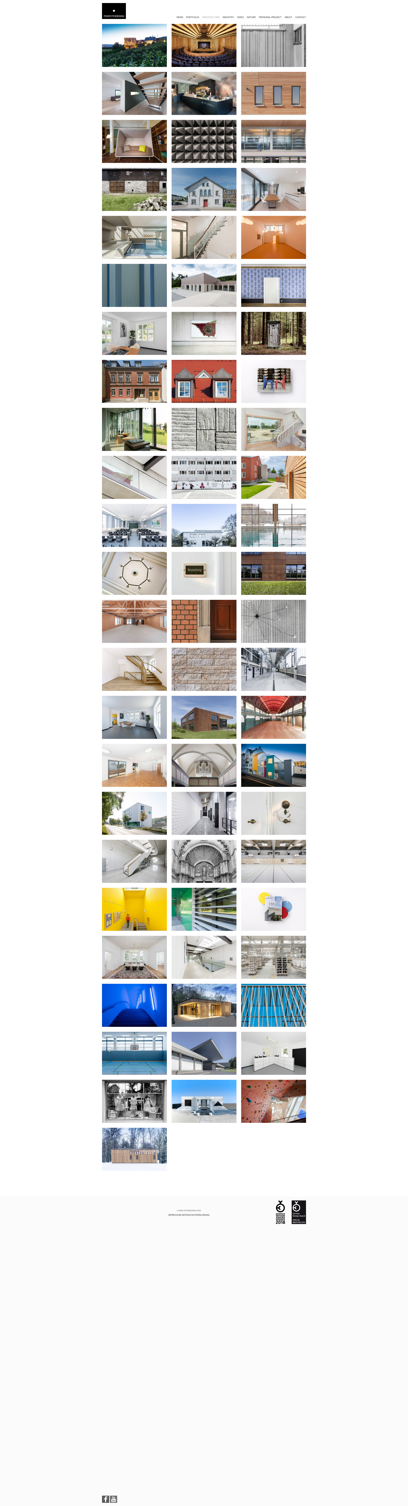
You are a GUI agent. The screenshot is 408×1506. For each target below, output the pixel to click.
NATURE (251, 17)
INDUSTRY (228, 17)
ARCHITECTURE (211, 17)
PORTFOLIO (192, 17)
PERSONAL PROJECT (270, 17)
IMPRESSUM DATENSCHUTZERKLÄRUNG (189, 1215)
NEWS (180, 17)
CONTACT (300, 17)
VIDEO (240, 17)
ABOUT (288, 17)
